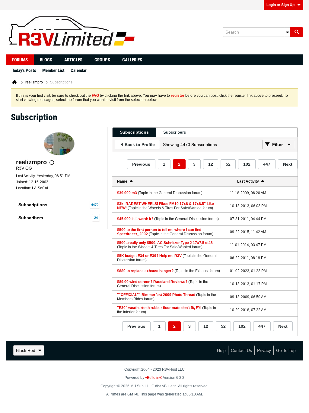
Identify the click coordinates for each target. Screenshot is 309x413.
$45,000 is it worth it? (135, 219)
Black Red (25, 350)
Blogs (46, 60)
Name (122, 181)
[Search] (296, 32)
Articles (73, 60)
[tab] (134, 132)
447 (266, 164)
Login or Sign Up (280, 5)
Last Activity (248, 181)
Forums (20, 60)
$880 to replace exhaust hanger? (145, 271)
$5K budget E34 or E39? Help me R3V (149, 256)
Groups (102, 60)
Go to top (286, 350)
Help (221, 350)
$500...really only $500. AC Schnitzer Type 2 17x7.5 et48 (165, 243)
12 (210, 164)
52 (228, 164)
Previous (141, 164)
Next (287, 164)
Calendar (79, 70)
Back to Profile (140, 144)
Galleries (132, 60)
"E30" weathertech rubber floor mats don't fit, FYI (159, 308)
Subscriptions (32, 204)
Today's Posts (24, 70)
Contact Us (241, 350)
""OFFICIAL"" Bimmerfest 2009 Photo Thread (156, 295)
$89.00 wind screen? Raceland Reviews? (152, 282)
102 (246, 164)
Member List (53, 70)
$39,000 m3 (127, 193)
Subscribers (30, 217)
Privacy (264, 350)
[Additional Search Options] (287, 32)
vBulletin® (153, 378)
